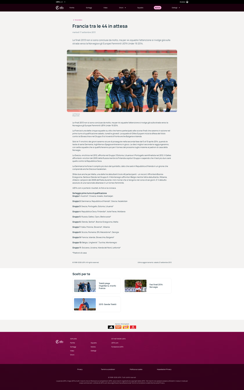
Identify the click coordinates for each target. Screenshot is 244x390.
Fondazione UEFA (117, 347)
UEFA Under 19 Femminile (60, 7)
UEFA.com (114, 343)
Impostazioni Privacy (164, 369)
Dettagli (93, 351)
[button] (122, 7)
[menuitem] (75, 7)
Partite (72, 343)
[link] (71, 7)
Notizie (93, 347)
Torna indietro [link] (78, 20)
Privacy (79, 369)
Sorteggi (73, 347)
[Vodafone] (133, 327)
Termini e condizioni (108, 369)
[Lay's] (126, 327)
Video (72, 351)
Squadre (94, 343)
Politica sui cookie (136, 369)
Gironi (72, 355)
